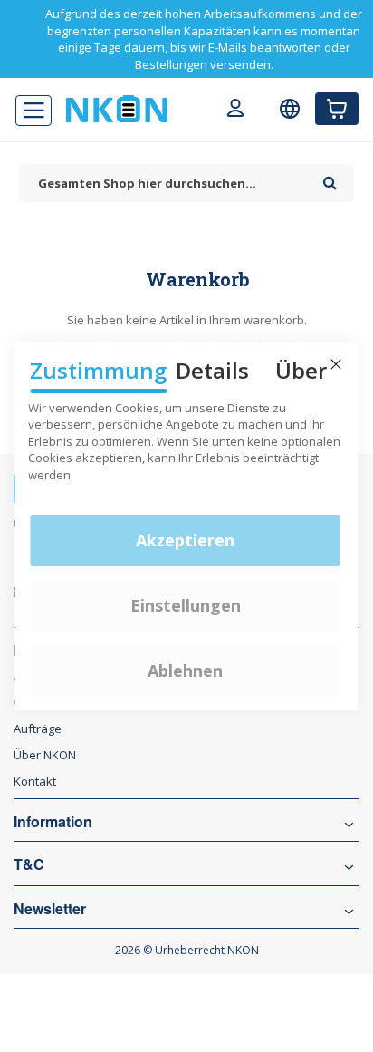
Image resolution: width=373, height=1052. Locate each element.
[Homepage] (116, 108)
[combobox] (167, 183)
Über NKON (45, 755)
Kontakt (35, 781)
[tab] (186, 755)
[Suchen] (330, 176)
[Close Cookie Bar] (336, 364)
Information (53, 822)
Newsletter (50, 909)
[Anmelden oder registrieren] (235, 110)
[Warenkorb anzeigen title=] (337, 108)
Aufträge (38, 728)
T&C (29, 864)
